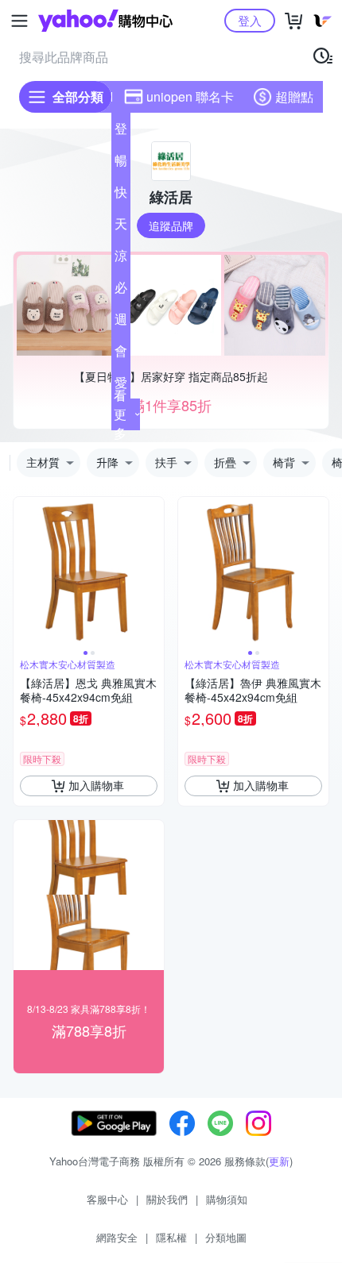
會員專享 (121, 354)
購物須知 (226, 1199)
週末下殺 (121, 322)
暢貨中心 (121, 163)
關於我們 (167, 1199)
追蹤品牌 (171, 225)
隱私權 (171, 1237)
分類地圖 (226, 1237)
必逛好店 (121, 290)
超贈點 (294, 96)
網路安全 (117, 1237)
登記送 (121, 131)
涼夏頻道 (121, 258)
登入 (250, 20)
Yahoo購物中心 (105, 21)
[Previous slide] (24, 571)
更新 (279, 1161)
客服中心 (107, 1199)
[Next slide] (153, 571)
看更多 (120, 414)
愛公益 (121, 386)
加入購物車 (96, 785)
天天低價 (121, 227)
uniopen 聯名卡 (190, 96)
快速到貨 (121, 195)
